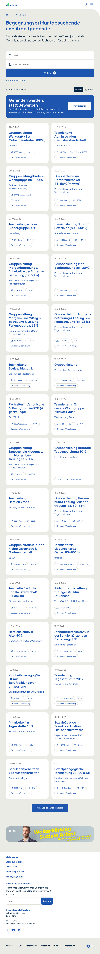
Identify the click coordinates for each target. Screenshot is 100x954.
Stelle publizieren (14, 861)
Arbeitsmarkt (21, 15)
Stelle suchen (12, 857)
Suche (15, 55)
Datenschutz (31, 945)
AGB (19, 945)
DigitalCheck (12, 866)
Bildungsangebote (14, 876)
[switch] (90, 946)
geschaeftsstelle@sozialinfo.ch (20, 923)
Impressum (70, 945)
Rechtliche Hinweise (51, 945)
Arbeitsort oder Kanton (22, 64)
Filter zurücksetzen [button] (15, 80)
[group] (84, 89)
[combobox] (48, 64)
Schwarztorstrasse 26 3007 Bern (15, 914)
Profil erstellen (79, 106)
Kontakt (9, 945)
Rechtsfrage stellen (15, 871)
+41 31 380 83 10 (13, 920)
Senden (47, 901)
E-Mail (10, 901)
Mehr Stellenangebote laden (50, 807)
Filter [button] (51, 73)
